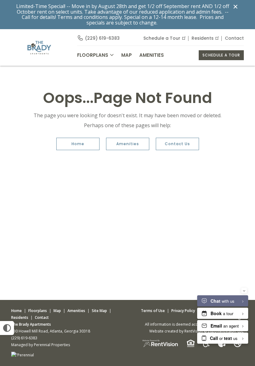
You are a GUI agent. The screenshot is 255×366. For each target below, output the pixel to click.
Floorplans (37, 310)
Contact (234, 38)
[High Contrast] (7, 328)
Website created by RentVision (176, 331)
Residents (203, 38)
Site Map (99, 310)
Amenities (127, 143)
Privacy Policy (183, 310)
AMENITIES (151, 55)
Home (78, 143)
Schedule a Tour (161, 38)
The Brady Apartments (31, 324)
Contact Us (177, 143)
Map (126, 55)
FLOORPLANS (92, 55)
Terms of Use (153, 310)
